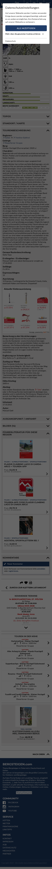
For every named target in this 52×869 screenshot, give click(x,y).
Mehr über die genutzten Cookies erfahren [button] (23, 34)
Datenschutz (10, 41)
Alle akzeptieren (26, 28)
